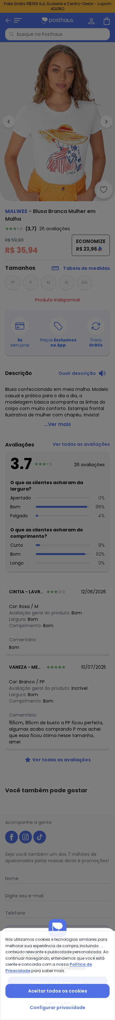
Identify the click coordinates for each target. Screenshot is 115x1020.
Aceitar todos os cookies (57, 991)
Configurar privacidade (57, 1007)
